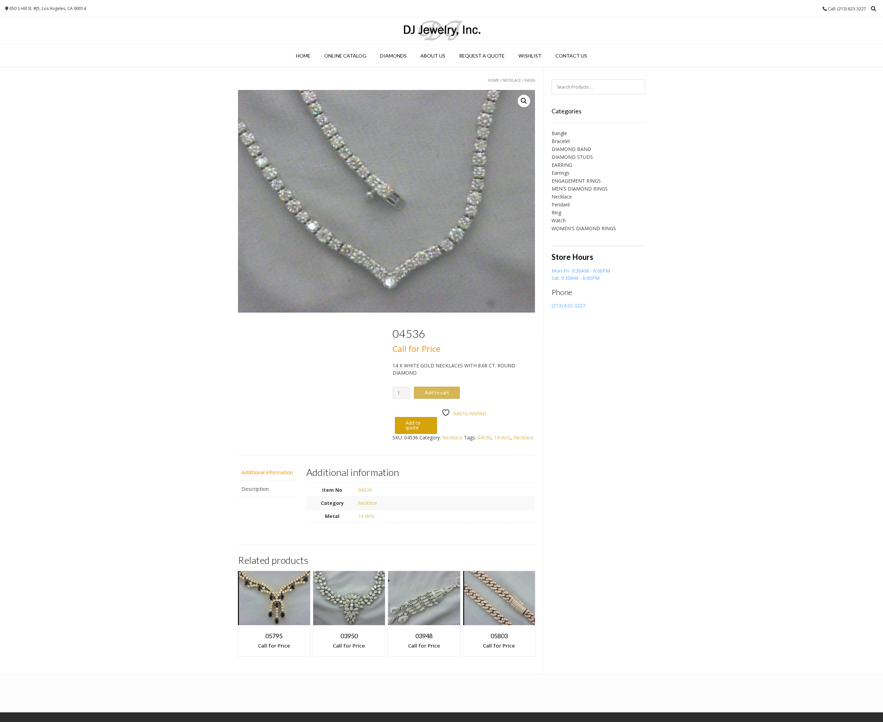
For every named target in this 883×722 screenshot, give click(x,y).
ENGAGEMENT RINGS (576, 180)
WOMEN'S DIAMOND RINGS (584, 228)
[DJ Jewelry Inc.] (442, 31)
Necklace (512, 80)
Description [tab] (255, 488)
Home (303, 56)
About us (432, 56)
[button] (524, 101)
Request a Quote (482, 56)
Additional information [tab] (267, 472)
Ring (556, 212)
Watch (559, 220)
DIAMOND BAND (571, 149)
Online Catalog (345, 56)
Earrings (560, 173)
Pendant (561, 204)
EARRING (562, 165)
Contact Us (571, 56)
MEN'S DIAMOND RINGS (580, 188)
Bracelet (561, 141)
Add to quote (413, 425)
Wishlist (530, 56)
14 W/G (502, 437)
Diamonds (393, 56)
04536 (484, 437)
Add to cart (437, 392)
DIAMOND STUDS (572, 157)
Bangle (559, 133)
